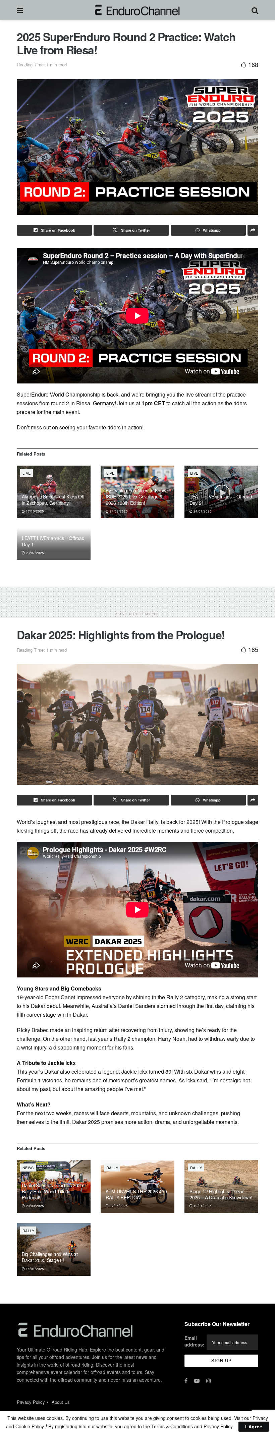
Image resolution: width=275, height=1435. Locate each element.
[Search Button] (255, 10)
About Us (61, 1402)
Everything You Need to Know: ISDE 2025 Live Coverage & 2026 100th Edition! (136, 496)
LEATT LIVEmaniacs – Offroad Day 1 (53, 541)
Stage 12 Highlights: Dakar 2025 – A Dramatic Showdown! (220, 1194)
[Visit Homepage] (137, 10)
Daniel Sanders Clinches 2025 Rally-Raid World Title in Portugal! (52, 1191)
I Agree (253, 1426)
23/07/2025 (34, 552)
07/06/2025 (118, 1205)
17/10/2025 (34, 511)
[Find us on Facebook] (185, 1380)
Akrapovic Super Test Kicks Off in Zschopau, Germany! (53, 499)
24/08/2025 (118, 511)
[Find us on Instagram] (208, 1380)
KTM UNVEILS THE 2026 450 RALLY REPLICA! (136, 1194)
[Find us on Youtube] (197, 1380)
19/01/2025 (202, 1205)
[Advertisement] (137, 597)
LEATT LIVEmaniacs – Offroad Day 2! (220, 499)
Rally (112, 1167)
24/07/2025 (202, 511)
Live (26, 473)
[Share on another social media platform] (253, 230)
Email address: (194, 1341)
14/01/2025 (34, 1268)
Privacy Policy (31, 1402)
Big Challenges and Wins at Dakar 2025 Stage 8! (50, 1257)
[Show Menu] (20, 10)
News (28, 1167)
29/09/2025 (34, 1205)
